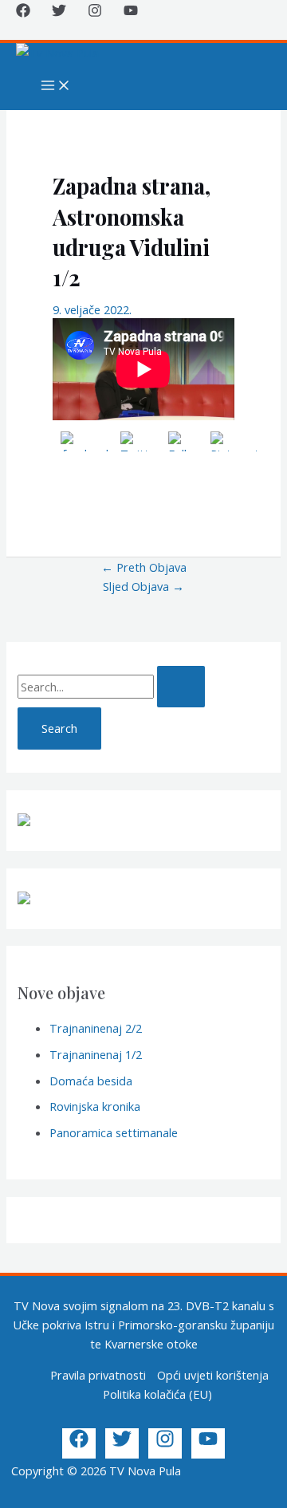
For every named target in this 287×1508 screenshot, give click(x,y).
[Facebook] (23, 13)
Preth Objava (144, 567)
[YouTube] (131, 13)
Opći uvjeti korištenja (213, 1375)
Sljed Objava (143, 586)
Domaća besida (90, 1081)
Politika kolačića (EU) (157, 1394)
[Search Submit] (181, 687)
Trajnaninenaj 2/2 (95, 1028)
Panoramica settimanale (113, 1132)
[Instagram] (95, 13)
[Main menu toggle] (56, 86)
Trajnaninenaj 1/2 (95, 1054)
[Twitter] (59, 13)
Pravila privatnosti (98, 1375)
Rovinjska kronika (94, 1106)
